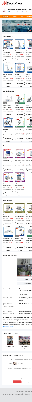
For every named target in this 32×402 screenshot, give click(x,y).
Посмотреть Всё (7, 326)
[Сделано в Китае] (12, 3)
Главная (5, 16)
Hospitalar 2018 (10, 346)
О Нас (21, 16)
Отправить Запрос (8, 60)
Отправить (17, 382)
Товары (15, 16)
